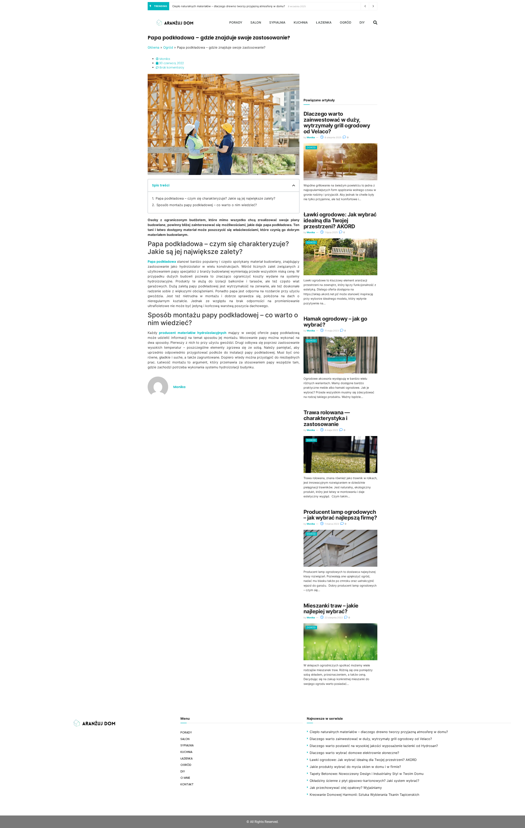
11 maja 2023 (331, 330)
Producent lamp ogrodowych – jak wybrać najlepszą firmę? (340, 515)
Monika (311, 137)
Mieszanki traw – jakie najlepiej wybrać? (331, 608)
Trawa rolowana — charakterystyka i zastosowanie (327, 418)
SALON (255, 22)
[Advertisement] (340, 63)
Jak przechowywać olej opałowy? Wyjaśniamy (346, 788)
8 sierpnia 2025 (332, 137)
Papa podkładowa (162, 261)
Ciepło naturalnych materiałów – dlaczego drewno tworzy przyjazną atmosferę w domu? (228, 6)
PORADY (235, 22)
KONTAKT (187, 784)
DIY (362, 22)
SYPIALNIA (277, 22)
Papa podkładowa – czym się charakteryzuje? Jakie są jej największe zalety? (215, 198)
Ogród (168, 47)
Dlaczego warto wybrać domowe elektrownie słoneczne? (354, 753)
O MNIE (185, 778)
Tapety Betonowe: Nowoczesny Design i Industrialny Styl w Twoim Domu (366, 774)
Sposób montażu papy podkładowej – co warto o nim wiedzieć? (206, 205)
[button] (375, 22)
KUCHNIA (301, 22)
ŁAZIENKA (324, 22)
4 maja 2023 (331, 430)
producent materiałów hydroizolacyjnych (192, 333)
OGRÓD (345, 22)
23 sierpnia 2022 (333, 617)
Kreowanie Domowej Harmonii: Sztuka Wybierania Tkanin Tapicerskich (364, 795)
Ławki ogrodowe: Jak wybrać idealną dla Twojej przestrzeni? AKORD (340, 220)
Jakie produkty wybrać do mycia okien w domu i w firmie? (355, 767)
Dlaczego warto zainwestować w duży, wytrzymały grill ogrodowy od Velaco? (337, 123)
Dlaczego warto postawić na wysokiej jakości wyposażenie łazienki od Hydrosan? (374, 746)
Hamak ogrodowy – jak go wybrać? (335, 321)
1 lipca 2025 (331, 232)
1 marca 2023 (331, 523)
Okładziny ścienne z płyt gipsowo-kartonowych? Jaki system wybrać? (364, 781)
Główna (153, 47)
